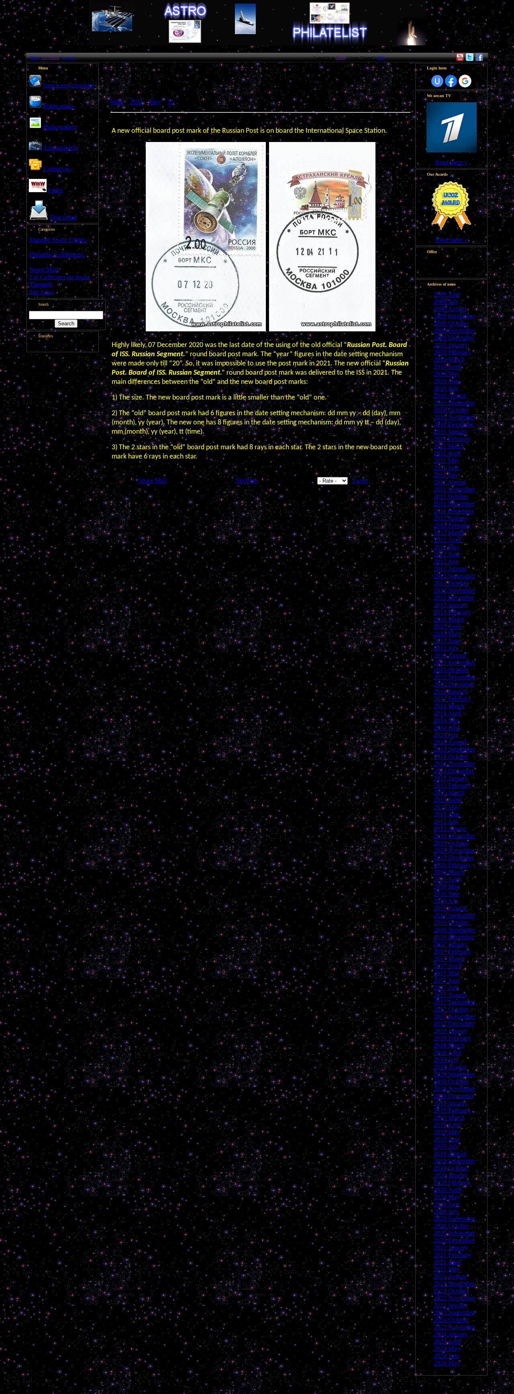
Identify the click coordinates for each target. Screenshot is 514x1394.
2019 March (449, 1117)
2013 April (447, 626)
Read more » (451, 162)
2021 (136, 101)
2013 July (446, 648)
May (155, 101)
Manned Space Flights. (58, 239)
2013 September (454, 662)
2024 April (447, 1341)
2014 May (447, 720)
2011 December (454, 510)
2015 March (449, 792)
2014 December (454, 770)
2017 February (452, 951)
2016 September (454, 915)
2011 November (454, 503)
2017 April (447, 965)
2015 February (452, 785)
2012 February (452, 525)
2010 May (447, 373)
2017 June (447, 980)
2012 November (454, 590)
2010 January (451, 344)
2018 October (451, 1081)
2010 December (454, 424)
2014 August (450, 742)
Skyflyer (246, 480)
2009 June (447, 294)
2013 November (454, 677)
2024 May (447, 1348)
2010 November (454, 417)
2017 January (451, 944)
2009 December (454, 337)
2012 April (447, 539)
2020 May (447, 1196)
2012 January (451, 518)
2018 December (454, 1095)
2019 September (454, 1160)
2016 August (450, 908)
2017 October (451, 1009)
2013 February (452, 612)
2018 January (451, 1030)
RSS (381, 57)
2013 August (450, 655)
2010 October (451, 409)
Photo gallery (60, 127)
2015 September (454, 835)
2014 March (449, 705)
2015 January (451, 778)
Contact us (56, 168)
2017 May (447, 973)
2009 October (451, 323)
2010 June (447, 380)
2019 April (447, 1124)
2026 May (447, 1363)
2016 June (447, 893)
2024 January (451, 1334)
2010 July (446, 388)
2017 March (449, 958)
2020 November (454, 1233)
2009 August (450, 308)
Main (34, 57)
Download (63, 217)
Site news (41, 291)
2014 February (452, 698)
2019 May (447, 1131)
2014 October (451, 756)
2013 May (447, 633)
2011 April (447, 453)
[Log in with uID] (437, 81)
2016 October (451, 922)
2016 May (447, 886)
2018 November (454, 1088)
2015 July (446, 821)
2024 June (447, 1355)
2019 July (446, 1146)
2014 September (454, 749)
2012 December (454, 597)
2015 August (450, 828)
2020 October (451, 1225)
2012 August (450, 568)
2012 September (454, 575)
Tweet (360, 480)
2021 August (450, 1276)
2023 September (454, 1312)
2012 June (447, 554)
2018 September (454, 1074)
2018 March (449, 1045)
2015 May (447, 807)
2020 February (452, 1182)
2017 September (454, 1001)
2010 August (450, 395)
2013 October (451, 669)
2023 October (451, 1319)
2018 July (446, 1059)
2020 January (451, 1175)
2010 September (454, 402)
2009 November (454, 330)
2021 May (447, 1269)
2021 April (447, 1261)
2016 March (449, 871)
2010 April (447, 366)
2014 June (447, 727)
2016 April (447, 879)
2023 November (454, 1326)
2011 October (451, 496)
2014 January (451, 691)
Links (55, 190)
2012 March (449, 532)
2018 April (447, 1052)
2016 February (452, 864)
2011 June (446, 467)
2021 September (454, 1283)
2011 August (450, 482)
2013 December (454, 684)
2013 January (451, 604)
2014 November (454, 763)
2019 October (451, 1168)
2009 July (446, 301)
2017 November (454, 1016)
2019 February (452, 1110)
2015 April (447, 799)
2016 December (454, 936)
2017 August (450, 994)
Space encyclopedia (68, 85)
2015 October (451, 843)
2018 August (450, 1066)
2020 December (454, 1240)
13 (170, 101)
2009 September (454, 315)
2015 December (454, 857)
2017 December (454, 1023)
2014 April (447, 713)
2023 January (451, 1305)
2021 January (451, 1247)
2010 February (452, 352)
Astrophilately (61, 147)
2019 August (450, 1153)
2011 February (452, 438)
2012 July (446, 561)
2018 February (452, 1038)
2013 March (449, 619)
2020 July (446, 1211)
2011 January (450, 431)
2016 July (446, 900)
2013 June (447, 640)
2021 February (452, 1254)
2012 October (451, 583)
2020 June (447, 1204)
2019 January (451, 1103)
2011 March (449, 445)
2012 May (447, 547)
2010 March (449, 359)
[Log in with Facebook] (451, 81)
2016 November (454, 929)
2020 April (447, 1189)
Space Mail (43, 269)
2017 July (446, 987)
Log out (68, 57)
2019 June (447, 1139)
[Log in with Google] (465, 81)
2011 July (446, 474)
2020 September (454, 1218)
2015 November (454, 850)
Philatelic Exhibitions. (57, 254)
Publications (58, 106)
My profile (50, 57)
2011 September (454, 489)
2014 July (446, 734)
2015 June (447, 814)
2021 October (451, 1290)
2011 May (446, 460)
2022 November (454, 1298)
